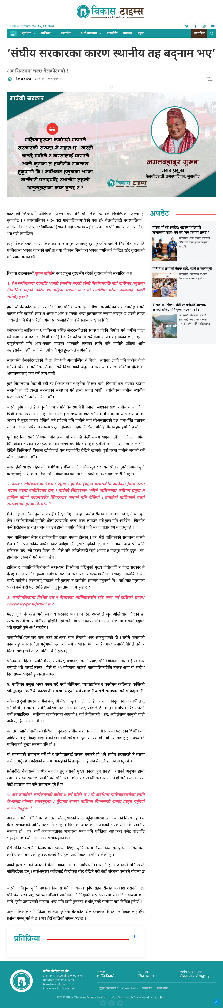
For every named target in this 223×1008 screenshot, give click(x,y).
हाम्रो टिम (147, 988)
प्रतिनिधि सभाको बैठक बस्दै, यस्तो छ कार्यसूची (182, 269)
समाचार (127, 33)
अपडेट (159, 214)
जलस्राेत (66, 33)
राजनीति (112, 33)
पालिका (46, 33)
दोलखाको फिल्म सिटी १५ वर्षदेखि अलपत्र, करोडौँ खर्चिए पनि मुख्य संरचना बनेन (179, 307)
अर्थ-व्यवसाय (89, 33)
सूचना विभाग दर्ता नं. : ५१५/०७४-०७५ (118, 988)
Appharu (160, 998)
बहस (141, 33)
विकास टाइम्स (23, 79)
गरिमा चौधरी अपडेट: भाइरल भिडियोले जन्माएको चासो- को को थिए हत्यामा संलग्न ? (180, 230)
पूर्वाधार (26, 33)
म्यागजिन (199, 33)
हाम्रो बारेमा (162, 988)
